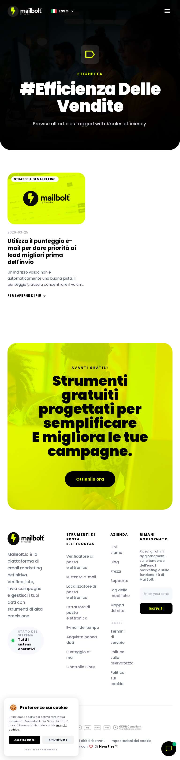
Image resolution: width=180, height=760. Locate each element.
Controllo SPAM (81, 667)
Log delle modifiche (119, 592)
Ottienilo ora (90, 479)
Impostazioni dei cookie (131, 740)
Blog (114, 562)
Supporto (119, 580)
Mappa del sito (117, 607)
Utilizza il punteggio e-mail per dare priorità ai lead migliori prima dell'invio (42, 251)
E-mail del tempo (82, 627)
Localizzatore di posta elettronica (81, 592)
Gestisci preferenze (41, 749)
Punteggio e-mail (78, 654)
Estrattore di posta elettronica (78, 612)
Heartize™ (108, 746)
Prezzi (115, 571)
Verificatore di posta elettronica (79, 562)
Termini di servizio (117, 637)
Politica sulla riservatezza (119, 657)
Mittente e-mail (81, 577)
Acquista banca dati (81, 639)
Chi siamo (116, 549)
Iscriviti (156, 608)
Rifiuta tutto (58, 740)
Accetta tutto (24, 740)
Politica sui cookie (117, 678)
